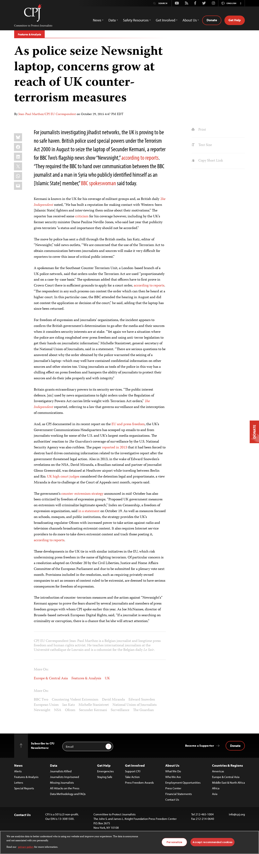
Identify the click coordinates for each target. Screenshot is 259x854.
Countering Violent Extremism (75, 700)
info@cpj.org (237, 814)
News (18, 765)
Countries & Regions (227, 765)
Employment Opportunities (183, 782)
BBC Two (41, 700)
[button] (241, 3)
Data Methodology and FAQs (68, 794)
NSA (57, 710)
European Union (46, 705)
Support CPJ (132, 771)
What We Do (173, 771)
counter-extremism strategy (82, 494)
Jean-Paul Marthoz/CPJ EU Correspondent (47, 114)
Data (53, 765)
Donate (212, 20)
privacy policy (26, 847)
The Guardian (143, 710)
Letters (18, 782)
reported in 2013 (114, 448)
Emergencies (105, 771)
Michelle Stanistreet (94, 705)
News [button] (97, 20)
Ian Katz (68, 705)
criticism (81, 217)
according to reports (140, 157)
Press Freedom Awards (139, 782)
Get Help (234, 20)
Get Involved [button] (165, 20)
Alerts (18, 771)
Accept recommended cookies (212, 841)
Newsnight (42, 710)
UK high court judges (63, 477)
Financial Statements (178, 794)
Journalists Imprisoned (64, 777)
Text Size (204, 145)
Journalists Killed (60, 771)
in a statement (89, 511)
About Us (172, 765)
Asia (214, 794)
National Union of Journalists (135, 705)
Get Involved (135, 765)
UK (107, 678)
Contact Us (172, 799)
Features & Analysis (29, 34)
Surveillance (120, 710)
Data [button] (112, 20)
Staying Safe (104, 777)
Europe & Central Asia (51, 678)
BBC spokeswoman (98, 183)
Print (201, 130)
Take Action (132, 777)
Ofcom (70, 710)
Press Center (173, 788)
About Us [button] (190, 20)
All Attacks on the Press (64, 788)
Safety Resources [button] (136, 20)
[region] (129, 842)
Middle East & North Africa (228, 782)
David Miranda (113, 700)
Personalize (174, 841)
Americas (218, 771)
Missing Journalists (62, 782)
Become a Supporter (199, 745)
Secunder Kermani (93, 710)
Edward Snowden (141, 700)
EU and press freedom (128, 424)
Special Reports (24, 788)
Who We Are (173, 777)
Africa (215, 788)
